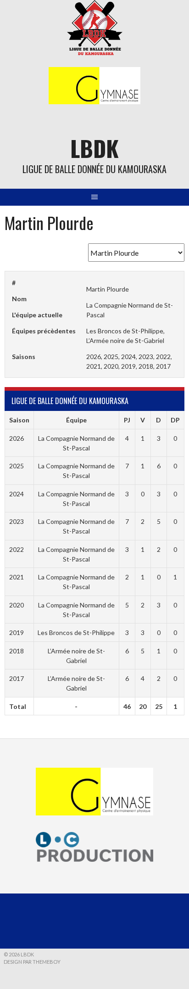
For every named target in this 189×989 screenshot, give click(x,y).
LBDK (94, 148)
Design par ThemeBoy (32, 962)
